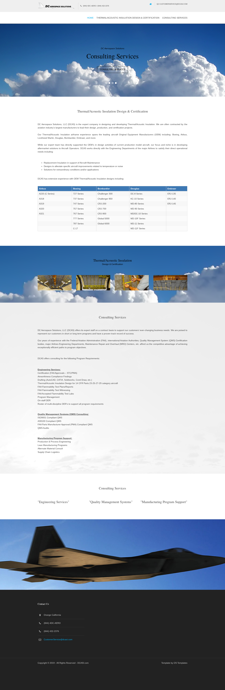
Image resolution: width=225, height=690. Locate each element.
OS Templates (180, 662)
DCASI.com (83, 662)
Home (90, 18)
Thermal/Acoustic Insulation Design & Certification (127, 18)
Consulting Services (174, 18)
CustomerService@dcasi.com (173, 4)
